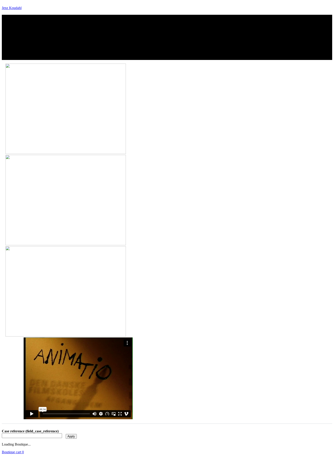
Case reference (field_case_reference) (30, 431)
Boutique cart (13, 452)
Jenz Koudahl (12, 8)
